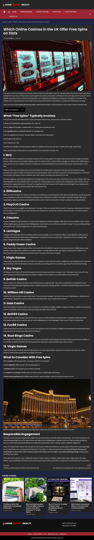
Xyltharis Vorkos (9, 510)
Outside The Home (42, 12)
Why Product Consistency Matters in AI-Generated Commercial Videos (80, 506)
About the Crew (70, 12)
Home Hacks (56, 12)
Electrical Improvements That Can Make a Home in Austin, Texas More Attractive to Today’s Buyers (35, 508)
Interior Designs (26, 12)
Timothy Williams (9, 38)
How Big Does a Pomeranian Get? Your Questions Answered (72, 466)
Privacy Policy (37, 534)
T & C (45, 534)
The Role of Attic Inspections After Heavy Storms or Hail (21, 466)
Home (14, 12)
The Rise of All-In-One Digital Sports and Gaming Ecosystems (12, 506)
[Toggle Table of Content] (21, 109)
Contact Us (13, 16)
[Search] (90, 14)
